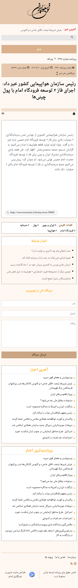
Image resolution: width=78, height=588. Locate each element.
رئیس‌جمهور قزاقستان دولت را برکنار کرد (52, 413)
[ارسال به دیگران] (3, 114)
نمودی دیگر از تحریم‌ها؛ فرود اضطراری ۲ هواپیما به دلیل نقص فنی (39, 272)
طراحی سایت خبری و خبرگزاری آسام (15, 574)
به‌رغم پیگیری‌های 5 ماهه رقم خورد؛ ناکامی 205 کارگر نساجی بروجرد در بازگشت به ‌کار (38, 533)
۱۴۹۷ (62, 68)
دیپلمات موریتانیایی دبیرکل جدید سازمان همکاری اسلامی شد (42, 425)
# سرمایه (24, 225)
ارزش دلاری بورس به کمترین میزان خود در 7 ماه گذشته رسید (40, 265)
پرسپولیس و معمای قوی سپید (57, 377)
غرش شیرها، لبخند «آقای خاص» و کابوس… (40, 30)
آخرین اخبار (39, 369)
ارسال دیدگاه (39, 354)
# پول (36, 225)
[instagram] (75, 564)
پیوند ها (49, 557)
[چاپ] (74, 114)
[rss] (71, 564)
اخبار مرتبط (39, 241)
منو (39, 49)
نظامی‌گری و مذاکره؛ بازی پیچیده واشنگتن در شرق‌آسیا (45, 525)
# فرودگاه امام (67, 231)
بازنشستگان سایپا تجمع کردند (56, 279)
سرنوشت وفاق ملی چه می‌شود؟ (56, 400)
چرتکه (50, 59)
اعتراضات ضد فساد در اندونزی (57, 438)
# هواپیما (52, 231)
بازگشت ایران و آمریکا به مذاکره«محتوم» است (49, 407)
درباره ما (72, 557)
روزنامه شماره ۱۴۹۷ (67, 59)
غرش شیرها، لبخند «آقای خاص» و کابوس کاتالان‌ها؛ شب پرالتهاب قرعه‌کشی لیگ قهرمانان (40, 386)
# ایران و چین (49, 225)
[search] (75, 38)
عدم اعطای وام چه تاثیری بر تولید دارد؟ (51, 251)
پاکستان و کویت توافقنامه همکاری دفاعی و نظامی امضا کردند (42, 419)
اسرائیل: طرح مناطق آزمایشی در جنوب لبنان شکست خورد (43, 431)
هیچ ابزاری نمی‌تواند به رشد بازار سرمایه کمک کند (46, 258)
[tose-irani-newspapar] (39, 11)
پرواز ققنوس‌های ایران (61, 394)
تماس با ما (60, 557)
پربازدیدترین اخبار (39, 450)
